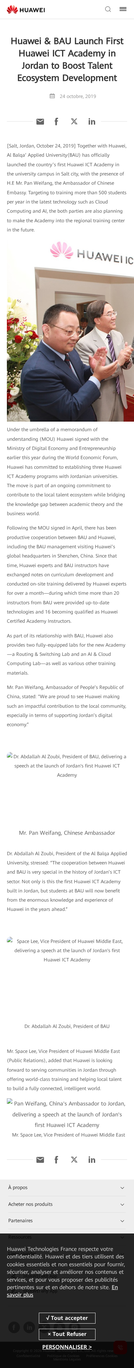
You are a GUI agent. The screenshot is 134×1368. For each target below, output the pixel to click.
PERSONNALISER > (67, 1347)
